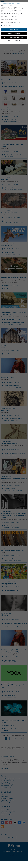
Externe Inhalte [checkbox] (7, 25)
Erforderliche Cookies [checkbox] (8, 22)
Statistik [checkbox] (18, 22)
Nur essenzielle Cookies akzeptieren (14, 37)
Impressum (4, 19)
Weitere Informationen (13, 40)
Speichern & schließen (14, 33)
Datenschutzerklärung (13, 19)
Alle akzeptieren (14, 29)
